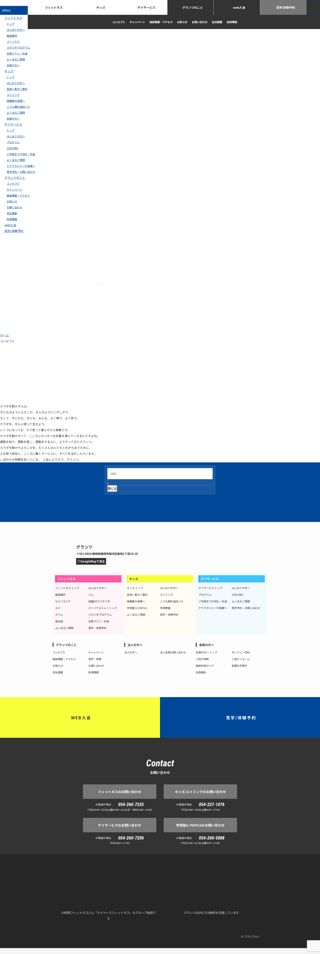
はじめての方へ (16, 30)
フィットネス (54, 7)
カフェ (59, 614)
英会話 (59, 621)
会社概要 (12, 213)
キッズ (8, 71)
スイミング (13, 95)
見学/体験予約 (13, 231)
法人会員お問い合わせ (173, 652)
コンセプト (13, 184)
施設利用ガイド (205, 666)
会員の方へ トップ (206, 652)
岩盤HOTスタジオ (99, 601)
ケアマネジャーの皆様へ (21, 166)
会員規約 (201, 672)
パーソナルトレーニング (102, 608)
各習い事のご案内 (17, 89)
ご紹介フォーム (241, 659)
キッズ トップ (135, 588)
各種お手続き (239, 666)
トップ (10, 77)
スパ (57, 608)
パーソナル (13, 41)
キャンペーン (14, 189)
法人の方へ (135, 645)
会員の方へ (13, 65)
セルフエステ (63, 601)
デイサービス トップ (210, 588)
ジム (91, 594)
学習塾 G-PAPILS (137, 608)
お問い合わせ (14, 207)
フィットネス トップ (67, 588)
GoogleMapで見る (92, 561)
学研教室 (165, 608)
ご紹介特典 (202, 659)
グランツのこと (14, 177)
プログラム (13, 142)
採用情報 (12, 219)
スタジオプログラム (18, 47)
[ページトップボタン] (0, 952)
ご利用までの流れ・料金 (21, 154)
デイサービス (13, 124)
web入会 (10, 225)
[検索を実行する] (107, 483)
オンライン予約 (241, 652)
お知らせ (12, 201)
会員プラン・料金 (17, 53)
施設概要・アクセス (18, 195)
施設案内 (12, 36)
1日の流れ (13, 148)
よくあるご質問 (16, 59)
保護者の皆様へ (16, 101)
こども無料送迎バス (18, 107)
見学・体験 (94, 659)
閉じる (112, 488)
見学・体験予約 (97, 628)
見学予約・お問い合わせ (21, 172)
